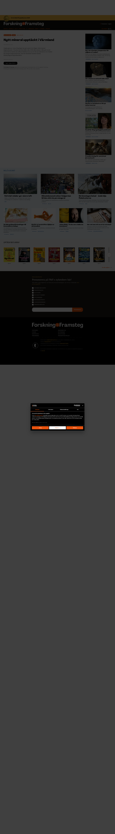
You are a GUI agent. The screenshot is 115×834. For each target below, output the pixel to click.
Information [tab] (50, 409)
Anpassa (57, 427)
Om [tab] (77, 409)
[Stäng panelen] (82, 405)
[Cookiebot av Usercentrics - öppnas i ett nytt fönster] (75, 405)
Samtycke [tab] (37, 409)
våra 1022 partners (39, 415)
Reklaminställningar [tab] (64, 409)
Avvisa (40, 427)
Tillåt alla (75, 427)
